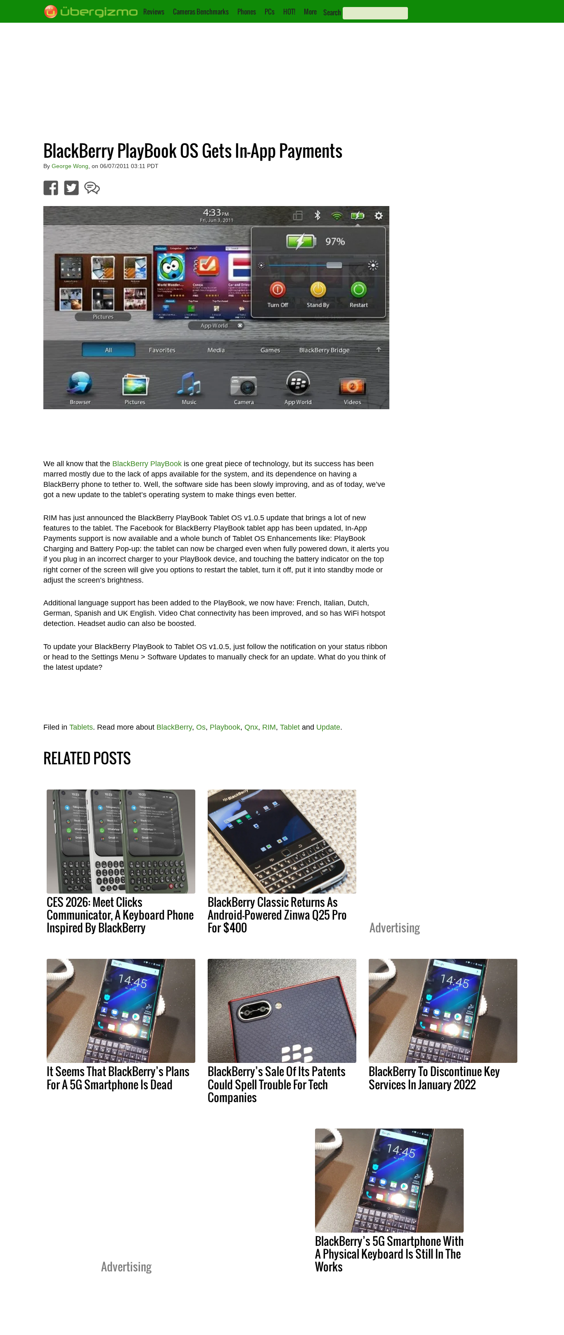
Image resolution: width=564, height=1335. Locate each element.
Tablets (81, 727)
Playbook (225, 727)
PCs (270, 12)
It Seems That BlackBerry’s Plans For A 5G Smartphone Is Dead (118, 1077)
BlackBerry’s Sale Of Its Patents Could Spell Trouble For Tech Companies (277, 1084)
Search (332, 12)
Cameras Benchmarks (201, 12)
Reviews (153, 12)
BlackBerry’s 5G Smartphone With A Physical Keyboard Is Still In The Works (389, 1254)
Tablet (290, 727)
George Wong (70, 166)
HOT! (289, 12)
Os (201, 727)
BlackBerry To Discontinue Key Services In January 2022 (434, 1077)
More (310, 12)
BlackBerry (174, 727)
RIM (269, 727)
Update (328, 727)
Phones (246, 12)
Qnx (251, 727)
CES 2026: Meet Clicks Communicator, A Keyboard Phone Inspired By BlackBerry (120, 915)
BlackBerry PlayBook (147, 464)
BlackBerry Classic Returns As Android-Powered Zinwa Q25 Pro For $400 (277, 915)
